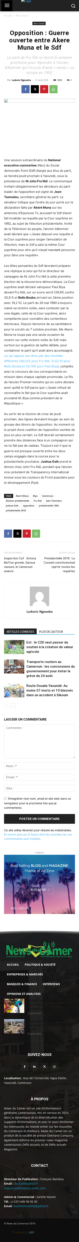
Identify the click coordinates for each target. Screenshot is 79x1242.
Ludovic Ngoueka (21, 80)
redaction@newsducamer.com (24, 1188)
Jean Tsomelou (54, 500)
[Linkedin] (34, 1067)
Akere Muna (22, 495)
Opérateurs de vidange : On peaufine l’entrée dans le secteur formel (49, 1025)
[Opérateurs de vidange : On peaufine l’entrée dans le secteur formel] (14, 1026)
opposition (28, 505)
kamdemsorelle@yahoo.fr (31, 1206)
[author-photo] (39, 606)
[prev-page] (6, 705)
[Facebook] (25, 89)
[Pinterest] (44, 89)
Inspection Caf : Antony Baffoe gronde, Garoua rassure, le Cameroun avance (20, 565)
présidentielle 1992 (49, 505)
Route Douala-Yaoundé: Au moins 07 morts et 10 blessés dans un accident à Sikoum (49, 690)
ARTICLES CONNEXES (20, 631)
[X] (35, 89)
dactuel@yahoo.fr (26, 1183)
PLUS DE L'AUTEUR (51, 631)
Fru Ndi (38, 500)
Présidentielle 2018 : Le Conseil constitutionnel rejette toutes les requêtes (59, 565)
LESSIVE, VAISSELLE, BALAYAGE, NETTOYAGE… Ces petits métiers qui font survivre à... (49, 1004)
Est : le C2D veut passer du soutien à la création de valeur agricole (49, 647)
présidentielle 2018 (16, 510)
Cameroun (47, 495)
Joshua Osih (12, 505)
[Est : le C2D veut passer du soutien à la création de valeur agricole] (14, 647)
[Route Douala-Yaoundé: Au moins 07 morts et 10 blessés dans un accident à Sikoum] (14, 690)
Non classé (22, 15)
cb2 (31, 1232)
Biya (35, 495)
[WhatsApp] (53, 89)
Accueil (8, 15)
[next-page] (13, 705)
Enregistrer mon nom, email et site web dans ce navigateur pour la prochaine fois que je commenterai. (37, 803)
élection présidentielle (17, 500)
